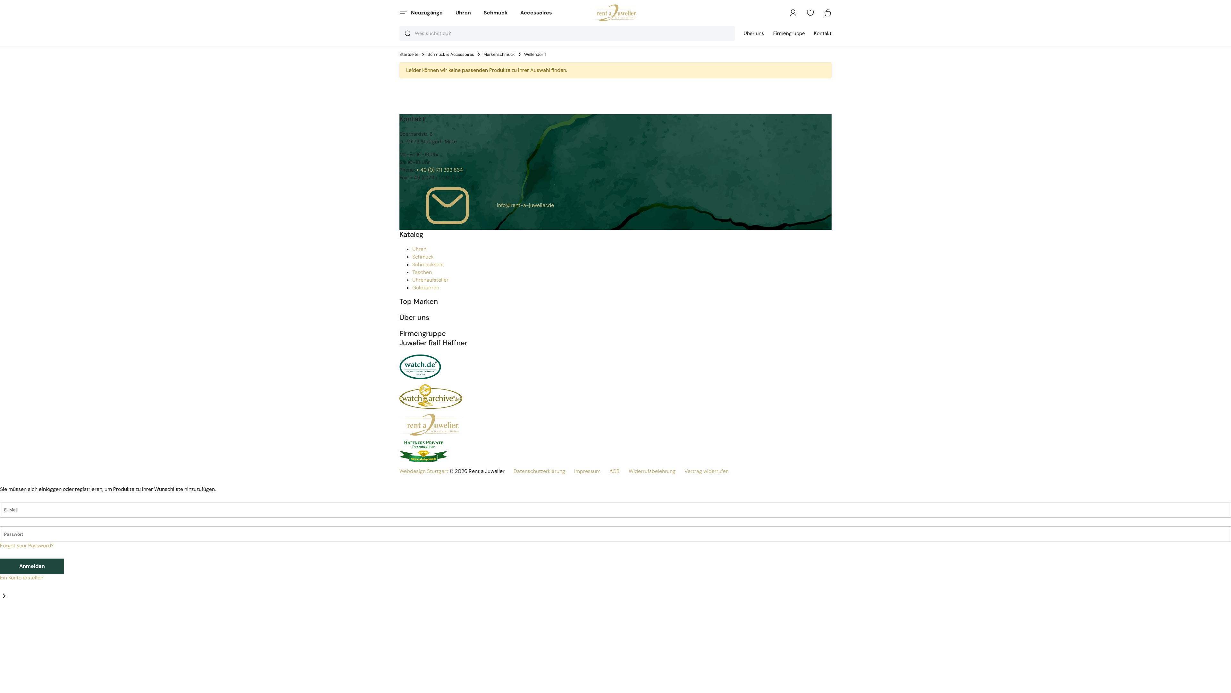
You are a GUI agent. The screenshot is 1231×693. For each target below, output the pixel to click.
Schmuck (495, 12)
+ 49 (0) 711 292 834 (439, 170)
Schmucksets (428, 264)
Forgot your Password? (27, 545)
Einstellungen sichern (42, 685)
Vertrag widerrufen (706, 471)
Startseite (408, 54)
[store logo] (615, 12)
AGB (614, 471)
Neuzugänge (427, 12)
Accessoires (536, 12)
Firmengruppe (789, 33)
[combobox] (567, 33)
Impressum (587, 471)
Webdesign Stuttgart (423, 471)
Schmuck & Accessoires (451, 54)
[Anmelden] (793, 13)
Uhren (463, 12)
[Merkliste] (810, 13)
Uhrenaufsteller (430, 280)
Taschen (422, 272)
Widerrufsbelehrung (652, 471)
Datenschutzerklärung (539, 471)
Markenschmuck (499, 54)
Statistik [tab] (37, 618)
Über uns (754, 33)
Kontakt (823, 33)
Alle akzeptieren (120, 685)
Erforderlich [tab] (14, 618)
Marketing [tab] (58, 618)
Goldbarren (425, 287)
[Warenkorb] (828, 13)
